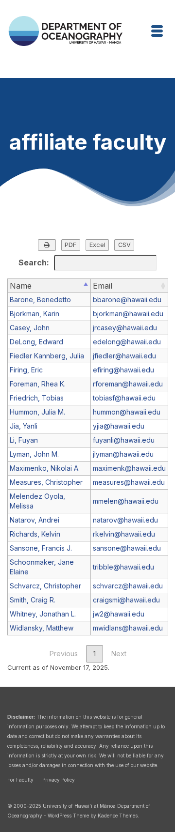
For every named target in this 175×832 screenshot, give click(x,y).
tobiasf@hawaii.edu (124, 398)
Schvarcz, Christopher (45, 586)
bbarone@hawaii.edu (127, 299)
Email (102, 286)
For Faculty (20, 780)
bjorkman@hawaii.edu (128, 313)
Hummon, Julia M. (37, 412)
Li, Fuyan (24, 440)
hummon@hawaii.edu (126, 412)
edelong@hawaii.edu (127, 342)
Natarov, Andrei (34, 520)
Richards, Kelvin (35, 534)
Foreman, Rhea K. (38, 384)
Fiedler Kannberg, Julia (47, 356)
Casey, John (30, 328)
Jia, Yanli (23, 426)
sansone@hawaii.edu (127, 548)
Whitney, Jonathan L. (43, 614)
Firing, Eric (26, 370)
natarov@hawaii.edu (125, 520)
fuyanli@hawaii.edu (124, 440)
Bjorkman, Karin (34, 313)
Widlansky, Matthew (41, 628)
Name (21, 286)
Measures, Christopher (46, 482)
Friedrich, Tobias (37, 398)
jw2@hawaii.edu (118, 614)
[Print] (47, 245)
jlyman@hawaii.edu (123, 454)
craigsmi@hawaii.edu (126, 600)
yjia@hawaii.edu (118, 426)
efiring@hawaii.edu (123, 370)
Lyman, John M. (34, 454)
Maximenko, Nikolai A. (45, 468)
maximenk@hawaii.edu (129, 468)
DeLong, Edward (36, 342)
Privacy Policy (58, 780)
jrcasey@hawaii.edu (125, 328)
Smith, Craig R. (32, 600)
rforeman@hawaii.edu (128, 384)
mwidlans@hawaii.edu (128, 628)
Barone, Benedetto (40, 299)
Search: (33, 262)
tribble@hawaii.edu (123, 567)
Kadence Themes (118, 815)
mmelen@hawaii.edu (125, 501)
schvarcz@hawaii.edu (128, 586)
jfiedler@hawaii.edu (124, 356)
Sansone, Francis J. (41, 548)
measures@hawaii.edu (129, 482)
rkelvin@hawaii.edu (124, 534)
